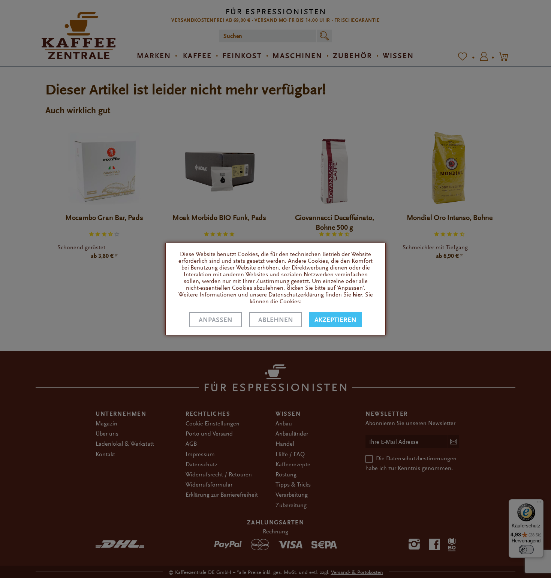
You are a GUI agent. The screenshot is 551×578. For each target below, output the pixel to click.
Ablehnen (275, 320)
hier (357, 294)
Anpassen (215, 320)
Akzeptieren (335, 320)
